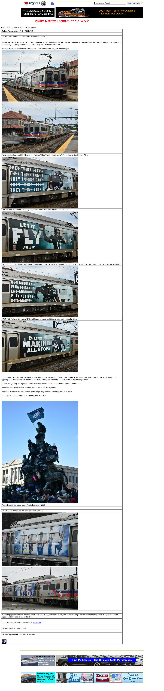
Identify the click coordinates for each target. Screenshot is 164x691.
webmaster (37, 623)
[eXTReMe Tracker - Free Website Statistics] (4, 643)
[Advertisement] (82, 652)
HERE (8, 27)
